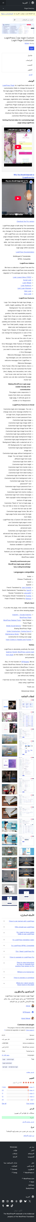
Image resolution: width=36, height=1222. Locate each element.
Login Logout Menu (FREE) (22, 277)
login (4, 1059)
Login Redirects (26, 285)
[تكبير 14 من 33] (32, 881)
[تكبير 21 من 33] (15, 748)
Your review (30, 1103)
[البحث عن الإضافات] (14, 20)
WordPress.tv (28, 1173)
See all (4, 1103)
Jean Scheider (26, 587)
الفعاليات (14, 1166)
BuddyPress (30, 1188)
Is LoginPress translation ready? (23, 940)
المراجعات (29, 60)
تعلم (33, 1163)
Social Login (27, 280)
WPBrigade (25, 662)
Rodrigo (28, 596)
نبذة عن (31, 1147)
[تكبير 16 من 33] (32, 904)
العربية (28, 1197)
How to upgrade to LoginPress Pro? (22, 957)
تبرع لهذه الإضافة (29, 1135)
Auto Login (27, 294)
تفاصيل (30, 55)
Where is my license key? (25, 972)
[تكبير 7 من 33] (32, 797)
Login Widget (26, 283)
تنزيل (31, 48)
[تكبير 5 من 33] (32, 759)
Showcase (13, 1147)
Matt (31, 1182)
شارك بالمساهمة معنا (10, 1163)
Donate (13, 1169)
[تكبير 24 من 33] (15, 786)
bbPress (31, 1185)
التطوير (30, 70)
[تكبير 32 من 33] (15, 886)
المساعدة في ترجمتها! (7, 13)
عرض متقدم (30, 1072)
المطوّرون (31, 1169)
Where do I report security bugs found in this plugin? (25, 984)
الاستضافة (31, 1153)
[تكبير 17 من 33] (15, 702)
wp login (5, 1067)
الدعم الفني (30, 1166)
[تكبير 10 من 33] (32, 838)
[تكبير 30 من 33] (15, 859)
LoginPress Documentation (25, 252)
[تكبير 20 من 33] (15, 737)
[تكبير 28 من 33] (15, 836)
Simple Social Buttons (13, 626)
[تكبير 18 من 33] (15, 715)
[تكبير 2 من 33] (32, 714)
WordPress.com (28, 1179)
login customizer (7, 1063)
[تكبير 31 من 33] (15, 873)
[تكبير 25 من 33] (15, 798)
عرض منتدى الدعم (28, 1122)
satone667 (27, 593)
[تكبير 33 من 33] (15, 898)
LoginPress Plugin (8, 85)
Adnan (27, 43)
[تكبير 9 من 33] (32, 821)
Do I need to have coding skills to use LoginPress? (25, 933)
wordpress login (13, 1067)
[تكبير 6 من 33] (32, 780)
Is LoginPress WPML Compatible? (22, 946)
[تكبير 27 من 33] (15, 823)
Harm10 (28, 590)
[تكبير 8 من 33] (32, 809)
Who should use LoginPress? (24, 927)
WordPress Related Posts (12, 620)
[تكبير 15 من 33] (32, 892)
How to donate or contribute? (24, 978)
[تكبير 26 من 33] (15, 810)
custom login (10, 1059)
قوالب (15, 1150)
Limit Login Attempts (24, 288)
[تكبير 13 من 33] (32, 870)
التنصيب (29, 65)
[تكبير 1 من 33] (32, 702)
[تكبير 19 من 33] (15, 726)
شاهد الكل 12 (5, 1055)
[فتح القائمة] (3, 3)
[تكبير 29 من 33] (15, 849)
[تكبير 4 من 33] (32, 743)
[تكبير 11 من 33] (32, 850)
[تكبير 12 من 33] (32, 859)
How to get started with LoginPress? (21, 921)
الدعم (30, 74)
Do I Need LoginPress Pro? (25, 951)
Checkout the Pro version (25, 221)
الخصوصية (31, 1157)
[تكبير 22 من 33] (15, 761)
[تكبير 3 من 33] (32, 731)
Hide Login (27, 291)
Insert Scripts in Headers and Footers (18, 639)
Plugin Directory (29, 8)
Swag (14, 1173)
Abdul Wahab (25, 1018)
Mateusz (28, 598)
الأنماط (15, 1157)
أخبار (32, 1150)
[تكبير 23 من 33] (15, 773)
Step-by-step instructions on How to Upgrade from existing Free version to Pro (24, 964)
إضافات (14, 1153)
